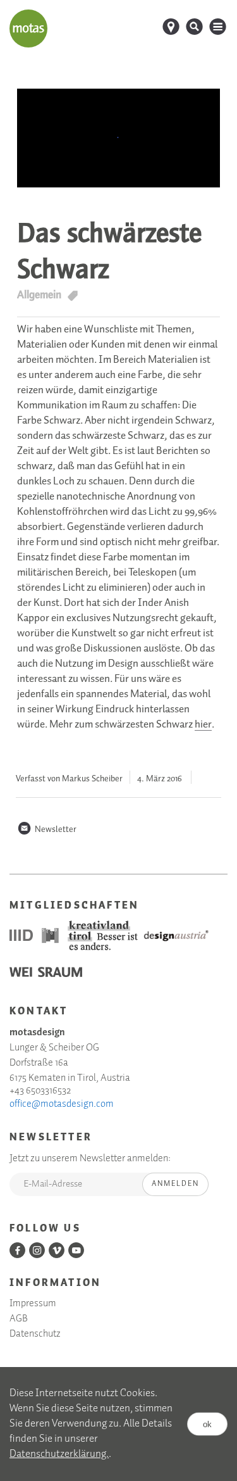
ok (207, 1424)
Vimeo (56, 1250)
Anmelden (175, 1184)
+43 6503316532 (40, 1091)
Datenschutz (35, 1334)
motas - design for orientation (28, 28)
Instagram (37, 1250)
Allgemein (39, 294)
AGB (18, 1319)
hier (203, 725)
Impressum (32, 1304)
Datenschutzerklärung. (59, 1454)
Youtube (76, 1250)
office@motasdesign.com (61, 1104)
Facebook (17, 1250)
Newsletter (46, 829)
